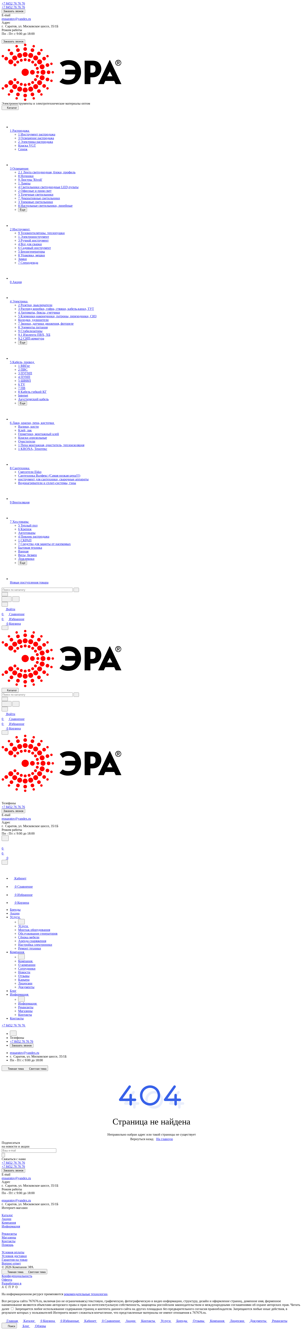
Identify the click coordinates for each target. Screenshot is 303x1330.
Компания (9, 1222)
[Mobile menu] (5, 732)
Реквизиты (9, 1233)
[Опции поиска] (5, 594)
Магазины (9, 1237)
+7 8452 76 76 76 (13, 3)
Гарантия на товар (14, 1259)
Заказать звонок (13, 11)
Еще (22, 209)
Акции (6, 1219)
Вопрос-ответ (11, 1263)
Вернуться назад (141, 1139)
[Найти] (15, 599)
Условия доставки (14, 1256)
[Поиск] (5, 838)
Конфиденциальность (17, 1276)
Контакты (8, 1241)
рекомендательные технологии (85, 1294)
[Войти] (3, 843)
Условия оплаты (13, 1252)
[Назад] (21, 921)
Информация (11, 1226)
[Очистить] (76, 590)
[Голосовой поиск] (7, 599)
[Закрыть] (5, 862)
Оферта (7, 1279)
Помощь (7, 1245)
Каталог (7, 1215)
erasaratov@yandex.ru (16, 19)
